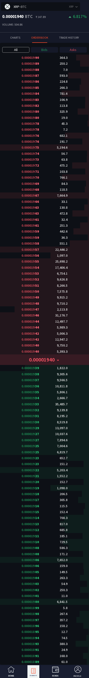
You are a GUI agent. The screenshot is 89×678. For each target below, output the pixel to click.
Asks (73, 49)
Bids (44, 49)
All (16, 49)
